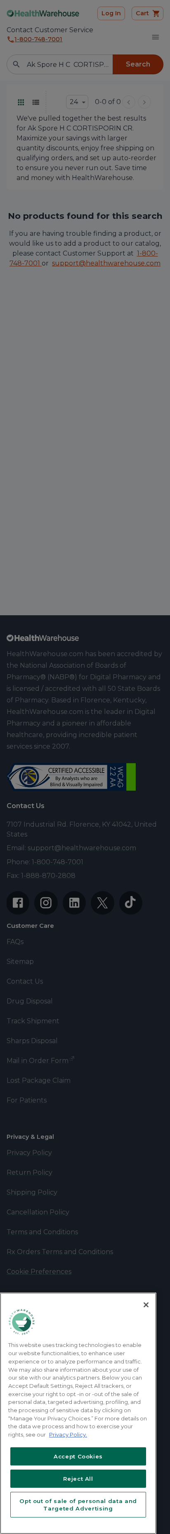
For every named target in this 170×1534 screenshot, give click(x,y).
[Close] (146, 1305)
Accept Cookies (78, 1456)
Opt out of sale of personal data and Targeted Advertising (78, 1505)
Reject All (78, 1478)
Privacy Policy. (68, 1434)
